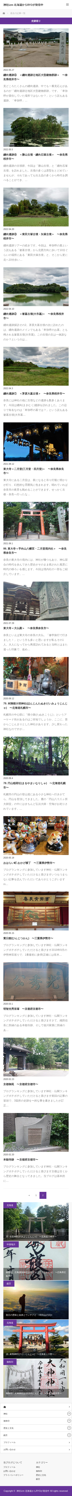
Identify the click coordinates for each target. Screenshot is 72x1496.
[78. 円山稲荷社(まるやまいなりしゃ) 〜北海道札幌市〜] (36, 756)
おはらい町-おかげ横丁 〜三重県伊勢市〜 (29, 862)
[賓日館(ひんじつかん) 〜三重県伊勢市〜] (36, 911)
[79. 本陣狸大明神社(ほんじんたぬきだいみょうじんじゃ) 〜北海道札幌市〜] (36, 676)
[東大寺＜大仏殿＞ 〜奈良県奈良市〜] (36, 601)
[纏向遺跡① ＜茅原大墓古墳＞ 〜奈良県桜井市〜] (36, 366)
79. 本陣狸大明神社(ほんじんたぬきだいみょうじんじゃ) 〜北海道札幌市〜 (35, 705)
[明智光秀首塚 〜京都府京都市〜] (36, 981)
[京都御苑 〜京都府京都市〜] (36, 1057)
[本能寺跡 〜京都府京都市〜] (36, 1132)
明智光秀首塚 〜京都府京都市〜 (23, 1008)
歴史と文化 (9, 1428)
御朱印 (10, 1362)
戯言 (9, 1283)
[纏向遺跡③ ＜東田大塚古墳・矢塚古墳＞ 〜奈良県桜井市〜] (36, 207)
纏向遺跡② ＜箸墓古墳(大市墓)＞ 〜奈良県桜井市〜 (33, 316)
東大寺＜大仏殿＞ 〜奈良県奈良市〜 (26, 628)
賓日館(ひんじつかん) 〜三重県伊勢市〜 (28, 938)
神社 (6, 1414)
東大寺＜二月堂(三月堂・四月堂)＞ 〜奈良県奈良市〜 (33, 471)
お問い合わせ (10, 1449)
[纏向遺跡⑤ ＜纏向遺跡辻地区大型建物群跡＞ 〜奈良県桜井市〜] (36, 47)
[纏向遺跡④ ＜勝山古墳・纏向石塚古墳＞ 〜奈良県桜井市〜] (36, 127)
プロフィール (10, 1442)
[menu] (67, 4)
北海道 (10, 1205)
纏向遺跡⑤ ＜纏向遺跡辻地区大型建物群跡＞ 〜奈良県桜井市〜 (35, 77)
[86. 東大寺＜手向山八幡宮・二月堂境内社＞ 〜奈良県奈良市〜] (36, 521)
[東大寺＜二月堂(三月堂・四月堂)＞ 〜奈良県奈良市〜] (36, 441)
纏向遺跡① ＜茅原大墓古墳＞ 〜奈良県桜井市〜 (34, 393)
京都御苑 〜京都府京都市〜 (20, 1084)
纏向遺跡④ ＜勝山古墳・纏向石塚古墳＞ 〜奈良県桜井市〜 (35, 156)
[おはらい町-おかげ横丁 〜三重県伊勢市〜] (36, 835)
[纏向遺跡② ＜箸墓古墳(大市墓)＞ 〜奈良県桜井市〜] (36, 286)
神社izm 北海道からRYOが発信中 (23, 4)
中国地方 (11, 1244)
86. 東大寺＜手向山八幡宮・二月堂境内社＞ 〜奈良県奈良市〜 (35, 550)
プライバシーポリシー (13, 1475)
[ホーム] (36, 1406)
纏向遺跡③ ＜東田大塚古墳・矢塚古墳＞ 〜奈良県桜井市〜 (35, 236)
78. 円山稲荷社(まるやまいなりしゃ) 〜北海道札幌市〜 (34, 785)
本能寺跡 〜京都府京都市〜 (20, 1159)
